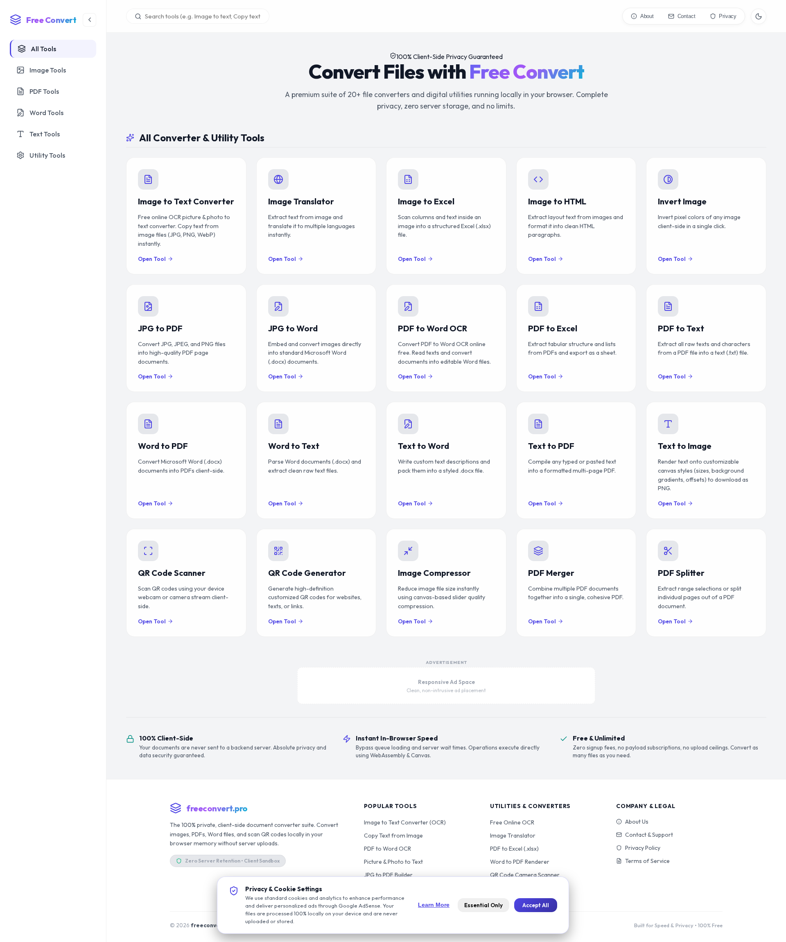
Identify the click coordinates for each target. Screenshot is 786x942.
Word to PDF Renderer (519, 861)
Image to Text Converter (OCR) (405, 822)
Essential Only (483, 905)
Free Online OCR (512, 822)
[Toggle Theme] (758, 16)
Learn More (433, 905)
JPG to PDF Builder (388, 875)
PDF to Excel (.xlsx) (514, 848)
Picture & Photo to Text (393, 861)
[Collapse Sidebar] (89, 20)
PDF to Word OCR (387, 848)
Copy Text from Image (393, 835)
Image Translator (512, 835)
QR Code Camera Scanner (525, 875)
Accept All (535, 905)
